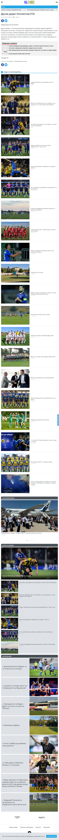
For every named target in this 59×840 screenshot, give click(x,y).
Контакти (38, 827)
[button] (2, 2)
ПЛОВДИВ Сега (29, 817)
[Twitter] (6, 20)
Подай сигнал (58, 420)
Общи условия (13, 827)
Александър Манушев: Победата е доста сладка (21, 10)
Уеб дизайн (46, 827)
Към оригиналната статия (20, 61)
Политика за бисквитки (26, 827)
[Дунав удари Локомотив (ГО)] (29, 25)
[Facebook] (2, 20)
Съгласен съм (51, 836)
